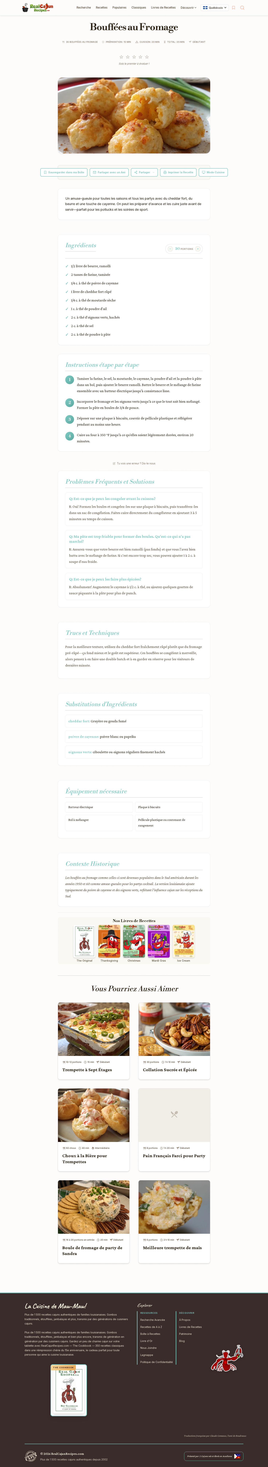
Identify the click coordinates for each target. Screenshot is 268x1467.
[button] (134, 115)
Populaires (119, 7)
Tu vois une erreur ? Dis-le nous (136, 463)
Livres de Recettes (163, 7)
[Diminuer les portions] (170, 248)
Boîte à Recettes (150, 1333)
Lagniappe (146, 1354)
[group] (184, 249)
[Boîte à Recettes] (234, 8)
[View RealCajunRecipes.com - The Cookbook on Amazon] (68, 1390)
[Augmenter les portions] (197, 248)
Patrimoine (185, 1333)
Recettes (101, 7)
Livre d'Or (146, 1340)
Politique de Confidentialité (156, 1362)
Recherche (84, 7)
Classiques (138, 7)
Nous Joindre (148, 1347)
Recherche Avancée (152, 1319)
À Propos (184, 1319)
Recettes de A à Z (151, 1326)
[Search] (242, 8)
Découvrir (187, 7)
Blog (182, 1340)
